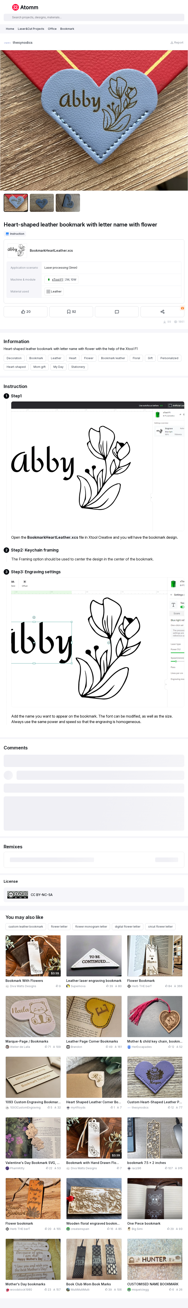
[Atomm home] (25, 7)
